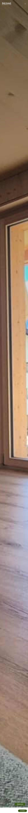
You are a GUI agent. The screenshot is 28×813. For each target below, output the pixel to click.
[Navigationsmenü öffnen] (25, 3)
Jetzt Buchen (22, 810)
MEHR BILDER (20, 804)
